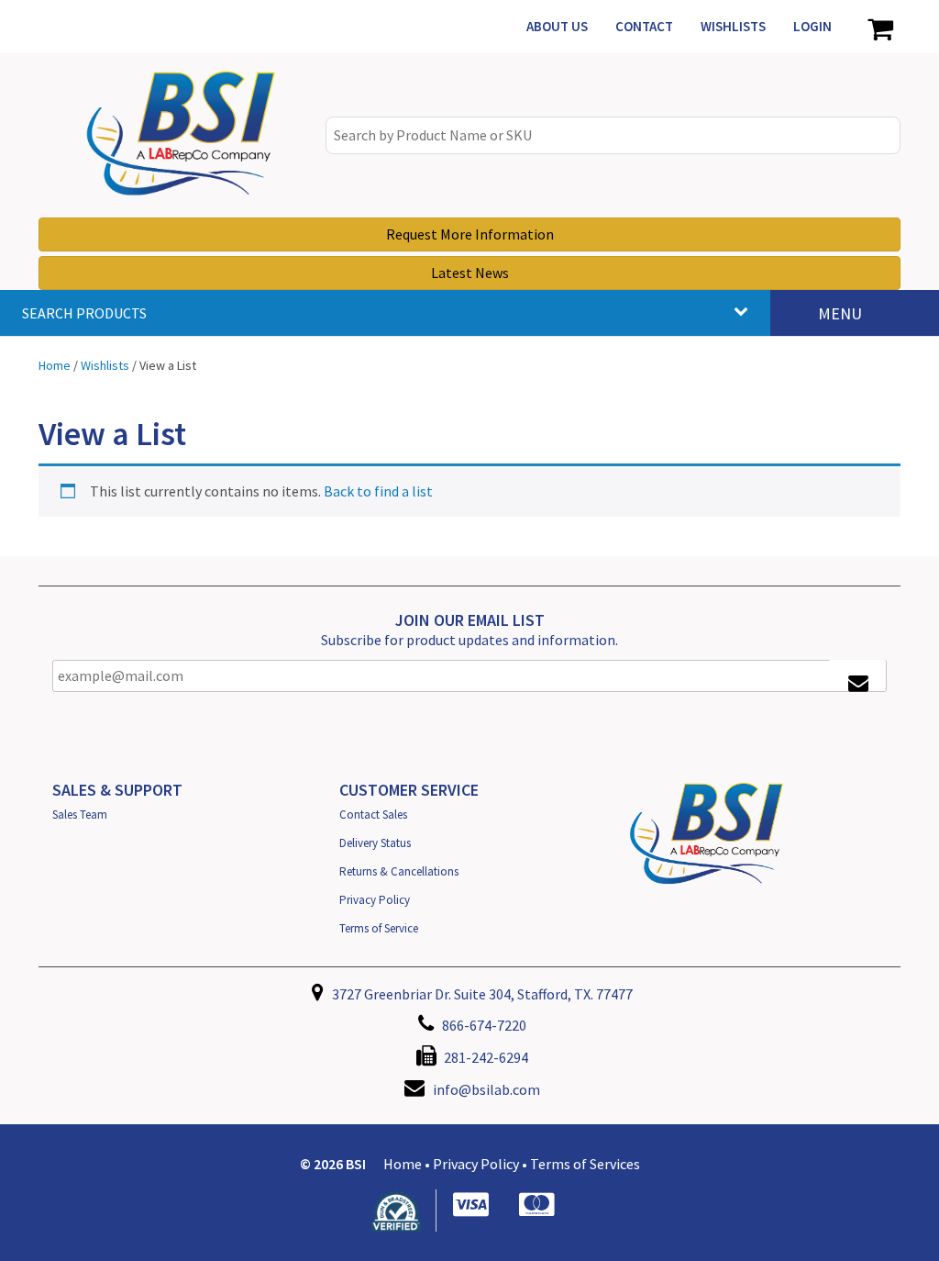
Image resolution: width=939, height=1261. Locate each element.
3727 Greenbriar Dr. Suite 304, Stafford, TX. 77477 (481, 994)
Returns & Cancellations (398, 871)
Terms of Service (378, 928)
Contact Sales (373, 814)
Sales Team (79, 814)
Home (402, 1164)
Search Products (84, 313)
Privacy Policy (374, 900)
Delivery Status (375, 843)
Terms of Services (585, 1164)
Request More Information (470, 234)
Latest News (470, 272)
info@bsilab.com (486, 1089)
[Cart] (879, 26)
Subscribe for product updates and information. (469, 639)
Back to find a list (378, 491)
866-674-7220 (482, 1025)
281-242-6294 (484, 1057)
